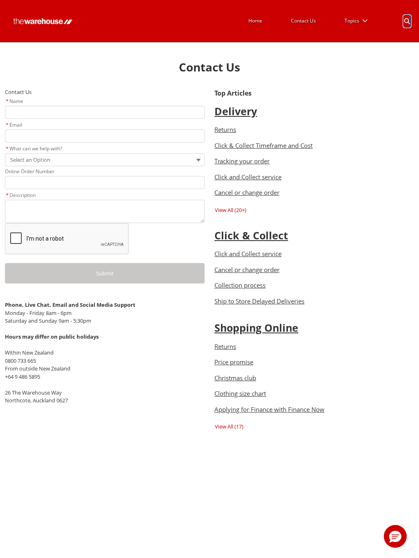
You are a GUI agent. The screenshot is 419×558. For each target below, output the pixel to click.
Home (255, 20)
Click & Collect (251, 235)
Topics (352, 20)
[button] (395, 536)
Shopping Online (256, 328)
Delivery (235, 111)
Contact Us (303, 20)
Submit (105, 273)
